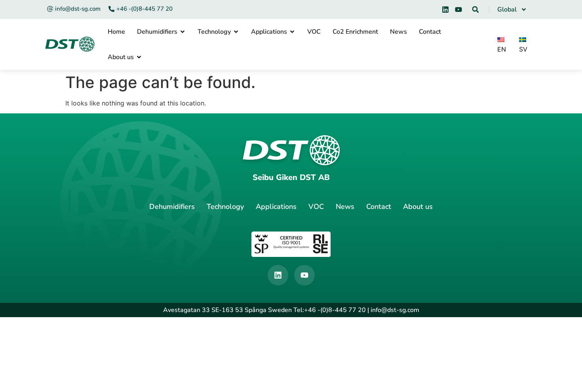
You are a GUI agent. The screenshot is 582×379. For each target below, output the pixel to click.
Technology (225, 206)
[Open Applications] (292, 31)
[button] (475, 9)
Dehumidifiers (172, 206)
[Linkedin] (445, 9)
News (345, 206)
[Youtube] (458, 9)
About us (418, 206)
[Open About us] (139, 57)
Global (507, 9)
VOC (316, 206)
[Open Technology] (236, 31)
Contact (378, 206)
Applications (276, 206)
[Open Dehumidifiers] (182, 31)
